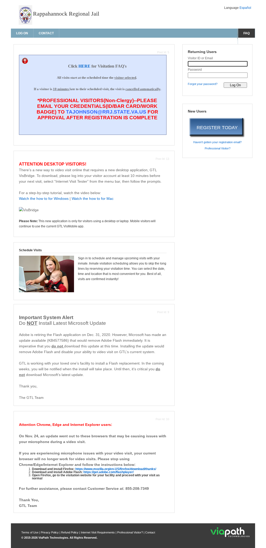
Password (195, 69)
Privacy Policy (50, 532)
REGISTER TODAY (217, 127)
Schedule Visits (30, 250)
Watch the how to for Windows (44, 198)
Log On (22, 33)
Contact (46, 33)
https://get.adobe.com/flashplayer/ (108, 472)
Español (245, 8)
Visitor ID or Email (200, 58)
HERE (84, 66)
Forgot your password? (202, 83)
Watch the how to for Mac (93, 198)
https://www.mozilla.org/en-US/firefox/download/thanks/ (115, 469)
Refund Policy (69, 532)
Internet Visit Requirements (98, 532)
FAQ (246, 33)
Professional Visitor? (217, 148)
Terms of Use (30, 532)
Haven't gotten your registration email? (217, 142)
